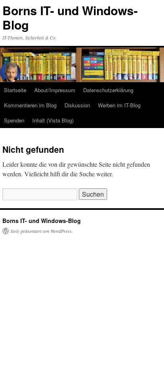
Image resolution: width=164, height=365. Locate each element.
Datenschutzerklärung (108, 90)
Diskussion (77, 105)
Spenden (14, 120)
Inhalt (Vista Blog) (53, 120)
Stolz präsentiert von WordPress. (41, 231)
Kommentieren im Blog (30, 105)
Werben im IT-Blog (119, 105)
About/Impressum (54, 90)
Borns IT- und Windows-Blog (70, 17)
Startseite (15, 90)
